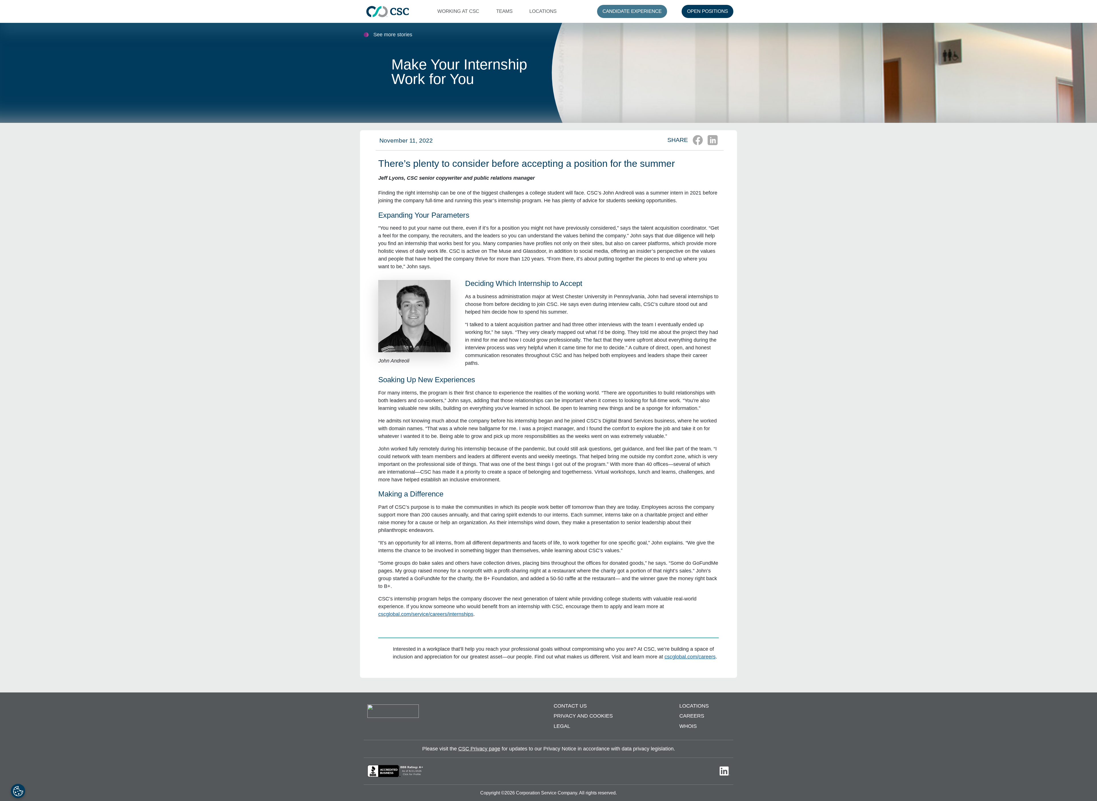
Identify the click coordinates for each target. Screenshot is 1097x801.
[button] (459, 11)
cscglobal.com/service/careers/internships (425, 614)
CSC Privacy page (479, 749)
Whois (688, 726)
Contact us (570, 706)
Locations (694, 706)
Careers (691, 716)
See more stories (392, 34)
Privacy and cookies (583, 716)
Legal (562, 726)
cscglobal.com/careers (690, 657)
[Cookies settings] (18, 791)
